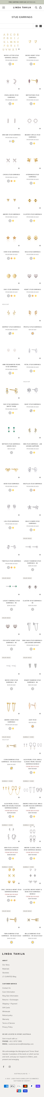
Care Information (8, 992)
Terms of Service (8, 1023)
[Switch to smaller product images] (41, 26)
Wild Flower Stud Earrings (32, 522)
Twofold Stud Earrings (11, 561)
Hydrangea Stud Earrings (32, 175)
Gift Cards (6, 1007)
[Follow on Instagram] (9, 1067)
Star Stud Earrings (11, 252)
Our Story (6, 965)
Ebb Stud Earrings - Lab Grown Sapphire (32, 445)
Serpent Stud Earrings (11, 327)
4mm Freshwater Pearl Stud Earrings (11, 365)
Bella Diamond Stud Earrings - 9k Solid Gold (32, 934)
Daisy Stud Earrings (33, 404)
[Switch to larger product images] (37, 26)
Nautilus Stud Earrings (32, 483)
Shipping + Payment (9, 1004)
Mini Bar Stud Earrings (11, 135)
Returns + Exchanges (10, 1000)
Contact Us (6, 988)
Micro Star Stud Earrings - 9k (11, 681)
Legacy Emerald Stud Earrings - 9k (11, 602)
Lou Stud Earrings (11, 521)
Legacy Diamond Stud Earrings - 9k (32, 562)
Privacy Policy (7, 1027)
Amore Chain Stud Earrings (11, 721)
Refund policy (7, 1015)
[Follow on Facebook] (3, 1067)
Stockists (5, 973)
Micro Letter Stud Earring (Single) (11, 56)
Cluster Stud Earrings (32, 214)
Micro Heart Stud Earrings (32, 56)
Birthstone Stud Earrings (32, 96)
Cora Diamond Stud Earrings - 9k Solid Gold (11, 760)
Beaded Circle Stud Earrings (32, 136)
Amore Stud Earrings (11, 214)
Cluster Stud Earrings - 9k (32, 602)
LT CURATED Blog (9, 976)
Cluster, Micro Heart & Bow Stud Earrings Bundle (32, 892)
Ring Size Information (10, 996)
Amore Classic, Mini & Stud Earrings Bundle (32, 848)
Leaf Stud (32, 720)
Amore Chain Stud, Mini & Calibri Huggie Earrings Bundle (32, 806)
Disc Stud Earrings (11, 289)
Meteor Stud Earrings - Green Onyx (11, 445)
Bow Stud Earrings (11, 483)
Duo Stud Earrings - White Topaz (11, 405)
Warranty (5, 1019)
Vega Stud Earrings (32, 252)
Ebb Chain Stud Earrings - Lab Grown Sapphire (32, 641)
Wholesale (6, 1011)
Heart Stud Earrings (32, 289)
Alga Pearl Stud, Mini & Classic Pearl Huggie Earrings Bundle (33, 762)
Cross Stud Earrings (11, 174)
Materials (5, 969)
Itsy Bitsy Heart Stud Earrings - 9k (11, 641)
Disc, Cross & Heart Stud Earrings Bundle (11, 890)
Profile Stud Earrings (33, 327)
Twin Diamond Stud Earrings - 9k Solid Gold (11, 934)
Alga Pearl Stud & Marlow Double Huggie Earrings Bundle (11, 806)
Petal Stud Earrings (32, 364)
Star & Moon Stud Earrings (11, 96)
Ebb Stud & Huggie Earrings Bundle (11, 848)
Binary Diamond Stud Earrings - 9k (32, 681)
